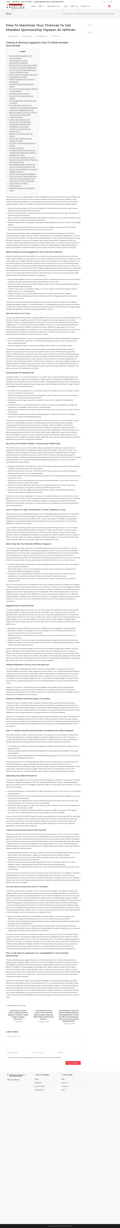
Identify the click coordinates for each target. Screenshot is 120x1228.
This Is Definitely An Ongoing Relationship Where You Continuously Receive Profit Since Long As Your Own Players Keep (23, 178)
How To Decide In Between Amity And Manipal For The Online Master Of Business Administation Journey (23, 160)
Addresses (37, 1083)
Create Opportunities (16, 117)
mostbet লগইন (41, 275)
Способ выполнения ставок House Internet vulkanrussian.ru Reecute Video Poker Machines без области (43, 1015)
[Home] (60, 13)
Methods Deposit (15, 186)
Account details (39, 1086)
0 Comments (55, 36)
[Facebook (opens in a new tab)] (104, 2)
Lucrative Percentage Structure (19, 119)
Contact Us (65, 1086)
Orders (8, 1)
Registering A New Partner (18, 77)
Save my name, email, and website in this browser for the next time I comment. (35, 1057)
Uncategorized (41, 36)
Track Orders (16, 1)
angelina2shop (13, 36)
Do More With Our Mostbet (18, 183)
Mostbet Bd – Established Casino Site (21, 110)
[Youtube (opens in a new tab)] (111, 2)
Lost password (39, 1090)
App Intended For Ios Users (18, 60)
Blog (62, 1079)
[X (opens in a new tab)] (101, 2)
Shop (63, 1090)
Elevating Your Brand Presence (19, 93)
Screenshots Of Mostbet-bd (18, 63)
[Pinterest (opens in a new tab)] (106, 2)
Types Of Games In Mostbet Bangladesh (22, 174)
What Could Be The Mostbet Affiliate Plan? (23, 75)
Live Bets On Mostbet (16, 148)
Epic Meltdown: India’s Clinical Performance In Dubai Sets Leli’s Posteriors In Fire (20, 129)
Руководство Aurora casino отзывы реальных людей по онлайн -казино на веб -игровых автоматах (18, 1015)
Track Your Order (26, 1)
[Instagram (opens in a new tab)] (109, 2)
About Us (64, 1083)
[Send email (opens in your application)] (113, 2)
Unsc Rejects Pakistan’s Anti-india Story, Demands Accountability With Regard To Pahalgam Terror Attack (22, 152)
